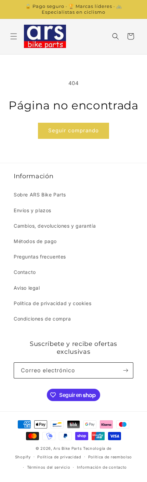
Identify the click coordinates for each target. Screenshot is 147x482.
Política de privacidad (59, 457)
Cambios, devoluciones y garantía (55, 226)
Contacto (25, 272)
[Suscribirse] (125, 370)
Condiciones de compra (42, 319)
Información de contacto (102, 467)
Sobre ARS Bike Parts (40, 194)
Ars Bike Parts (67, 448)
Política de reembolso (110, 457)
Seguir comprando (73, 130)
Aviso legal (27, 288)
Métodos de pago (35, 241)
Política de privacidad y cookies (52, 303)
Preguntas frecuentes (40, 257)
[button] (13, 36)
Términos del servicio (48, 467)
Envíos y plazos (32, 210)
